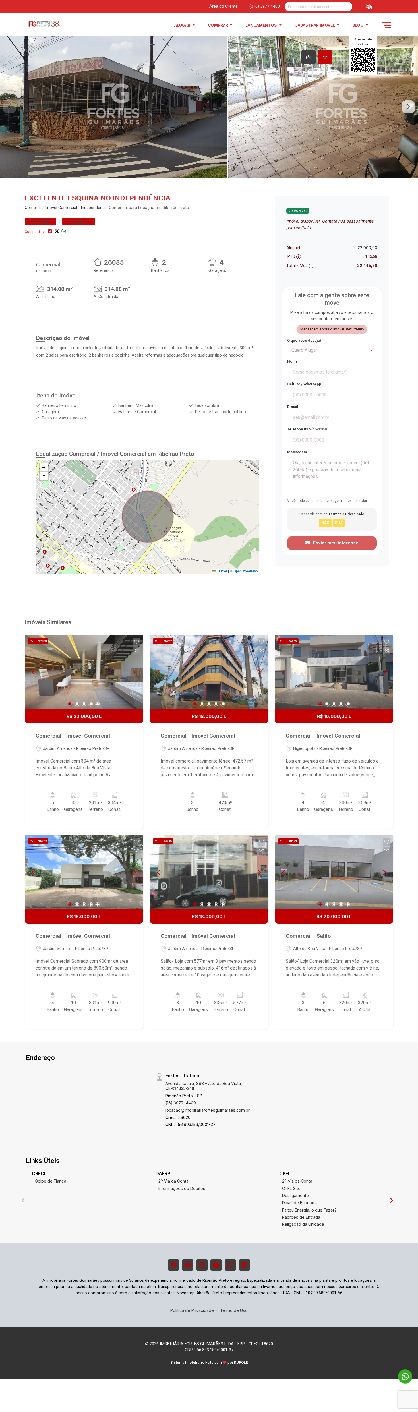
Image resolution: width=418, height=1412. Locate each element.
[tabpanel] (209, 107)
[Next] (134, 672)
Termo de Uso (234, 1310)
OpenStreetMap (245, 571)
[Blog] (216, 1265)
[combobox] (332, 350)
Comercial (34, 207)
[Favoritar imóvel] (136, 642)
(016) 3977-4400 (264, 6)
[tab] (308, 57)
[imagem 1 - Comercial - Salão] (334, 872)
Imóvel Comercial (61, 207)
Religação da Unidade (303, 1224)
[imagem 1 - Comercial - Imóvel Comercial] (84, 672)
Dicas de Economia (300, 1202)
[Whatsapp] (230, 1265)
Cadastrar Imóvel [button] (315, 25)
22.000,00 (367, 247)
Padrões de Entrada (301, 1217)
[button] (369, 7)
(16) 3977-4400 (180, 1102)
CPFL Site (291, 1188)
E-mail (292, 407)
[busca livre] (347, 6)
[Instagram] (202, 1265)
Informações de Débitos (181, 1188)
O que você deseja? (304, 340)
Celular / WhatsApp (304, 384)
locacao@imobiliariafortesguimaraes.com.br (207, 1110)
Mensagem (297, 452)
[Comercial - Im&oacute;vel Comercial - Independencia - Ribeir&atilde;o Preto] (53, 25)
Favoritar (43, 221)
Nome (292, 361)
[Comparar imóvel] (136, 650)
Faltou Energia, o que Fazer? (309, 1210)
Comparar (81, 221)
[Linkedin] (244, 1265)
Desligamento (295, 1195)
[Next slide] (408, 107)
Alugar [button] (182, 25)
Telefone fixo (307, 429)
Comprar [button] (218, 25)
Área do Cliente (223, 6)
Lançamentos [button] (261, 25)
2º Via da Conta (173, 1181)
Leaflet (221, 571)
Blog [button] (358, 25)
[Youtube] (187, 1265)
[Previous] (34, 672)
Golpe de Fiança (50, 1181)
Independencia (94, 207)
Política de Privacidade (192, 1310)
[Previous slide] (9, 107)
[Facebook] (173, 1265)
